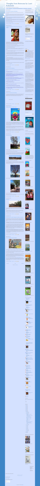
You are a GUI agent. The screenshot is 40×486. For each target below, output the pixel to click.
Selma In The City (27, 298)
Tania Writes (27, 313)
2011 (26, 410)
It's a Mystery (27, 385)
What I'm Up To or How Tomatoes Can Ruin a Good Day (14, 217)
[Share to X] (17, 23)
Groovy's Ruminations (28, 336)
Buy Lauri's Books (29, 8)
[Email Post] (14, 23)
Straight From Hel (27, 345)
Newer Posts (8, 263)
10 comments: (13, 234)
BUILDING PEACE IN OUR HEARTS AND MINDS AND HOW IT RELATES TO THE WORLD (29, 359)
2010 (26, 411)
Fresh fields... (27, 330)
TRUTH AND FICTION (28, 338)
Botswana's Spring (9, 135)
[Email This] (16, 196)
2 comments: (13, 89)
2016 (26, 406)
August (27, 425)
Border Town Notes (28, 361)
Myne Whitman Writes (28, 317)
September (27, 424)
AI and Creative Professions (28, 305)
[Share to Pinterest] (18, 23)
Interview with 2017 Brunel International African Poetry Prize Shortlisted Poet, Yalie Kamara (29, 350)
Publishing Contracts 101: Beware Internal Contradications (30, 323)
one (16, 19)
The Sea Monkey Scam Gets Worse (11, 237)
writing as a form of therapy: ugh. (28, 368)
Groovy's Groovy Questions (10, 68)
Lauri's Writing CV (10, 8)
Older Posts (23, 263)
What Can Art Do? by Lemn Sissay (11, 92)
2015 (26, 407)
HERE (11, 63)
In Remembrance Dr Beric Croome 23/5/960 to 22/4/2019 (30, 327)
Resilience (7, 199)
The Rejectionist (27, 355)
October (27, 413)
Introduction (27, 390)
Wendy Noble (27, 332)
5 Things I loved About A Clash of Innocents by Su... (29, 415)
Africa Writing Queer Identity (28, 370)
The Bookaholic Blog (28, 381)
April (26, 428)
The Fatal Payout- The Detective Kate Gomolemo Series (17, 8)
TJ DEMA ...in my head (28, 334)
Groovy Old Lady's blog (15, 69)
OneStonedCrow (27, 377)
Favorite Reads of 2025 (28, 307)
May (26, 427)
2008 (26, 432)
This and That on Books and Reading (11, 11)
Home (7, 8)
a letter (8, 21)
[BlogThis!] (16, 23)
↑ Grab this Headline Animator (20, 475)
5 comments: (13, 23)
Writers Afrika (27, 374)
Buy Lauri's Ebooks (25, 8)
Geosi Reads (27, 349)
